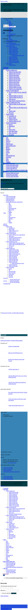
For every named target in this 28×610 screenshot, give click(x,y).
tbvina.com (3, 485)
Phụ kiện (11, 134)
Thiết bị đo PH (12, 65)
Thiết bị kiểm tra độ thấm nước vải (17, 244)
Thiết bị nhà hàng (11, 123)
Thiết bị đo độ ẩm (13, 47)
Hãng (7, 19)
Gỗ (9, 128)
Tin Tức (5, 281)
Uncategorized (6, 283)
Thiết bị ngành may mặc (11, 40)
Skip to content (4, 1)
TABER (10, 39)
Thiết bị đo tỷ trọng (13, 59)
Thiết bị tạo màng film (14, 62)
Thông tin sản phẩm (12, 175)
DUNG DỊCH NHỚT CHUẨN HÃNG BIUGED (12, 340)
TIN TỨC (5, 171)
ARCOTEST (11, 26)
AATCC (10, 23)
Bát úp (11, 124)
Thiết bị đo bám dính (13, 48)
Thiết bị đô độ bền (13, 50)
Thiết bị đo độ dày (13, 54)
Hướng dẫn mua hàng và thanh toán (16, 170)
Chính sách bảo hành (12, 165)
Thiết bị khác (9, 63)
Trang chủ (5, 67)
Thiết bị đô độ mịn (13, 56)
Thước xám (12, 111)
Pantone (11, 35)
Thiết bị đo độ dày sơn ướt (17, 55)
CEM (10, 30)
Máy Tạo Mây (13, 133)
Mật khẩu (3, 590)
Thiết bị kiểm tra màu (14, 61)
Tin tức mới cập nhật (12, 176)
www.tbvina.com (12, 462)
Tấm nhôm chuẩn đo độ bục (17, 101)
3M (9, 21)
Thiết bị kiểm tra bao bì (16, 95)
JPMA (10, 31)
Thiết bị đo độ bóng (13, 51)
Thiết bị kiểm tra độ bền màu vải (16, 243)
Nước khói (12, 129)
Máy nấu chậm (13, 131)
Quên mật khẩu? (4, 596)
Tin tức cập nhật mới (8, 479)
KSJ (9, 32)
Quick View (3, 335)
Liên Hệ (5, 224)
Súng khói (12, 126)
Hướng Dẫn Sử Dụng (12, 173)
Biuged (10, 27)
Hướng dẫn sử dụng (8, 478)
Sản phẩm (5, 68)
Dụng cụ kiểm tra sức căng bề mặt (17, 234)
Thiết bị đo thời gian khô (14, 253)
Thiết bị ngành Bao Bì (11, 43)
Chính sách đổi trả (11, 168)
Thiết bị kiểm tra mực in (14, 44)
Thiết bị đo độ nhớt (13, 58)
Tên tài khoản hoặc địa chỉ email (9, 586)
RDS (10, 38)
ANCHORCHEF (11, 146)
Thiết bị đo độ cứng (13, 52)
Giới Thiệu (5, 195)
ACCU (10, 25)
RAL (10, 36)
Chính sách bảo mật (12, 166)
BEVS (10, 28)
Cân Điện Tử (12, 116)
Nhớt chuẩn (12, 118)
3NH (10, 22)
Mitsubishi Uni (12, 34)
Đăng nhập (14, 593)
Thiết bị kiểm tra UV (15, 121)
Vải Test (11, 41)
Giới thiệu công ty (10, 200)
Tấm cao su (12, 99)
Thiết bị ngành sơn (10, 46)
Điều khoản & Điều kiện (9, 163)
